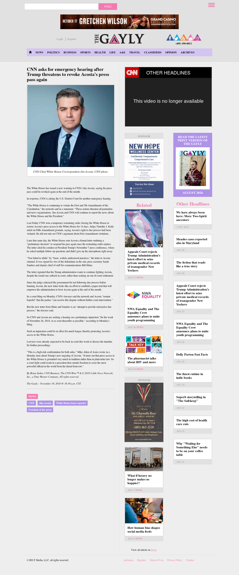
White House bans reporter (71, 403)
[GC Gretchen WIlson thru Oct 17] (119, 21)
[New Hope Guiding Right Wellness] (144, 168)
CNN (31, 403)
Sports (85, 52)
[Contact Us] (190, 37)
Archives (187, 52)
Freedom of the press (40, 409)
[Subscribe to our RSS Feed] (184, 37)
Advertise (128, 560)
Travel (134, 52)
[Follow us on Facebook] (170, 37)
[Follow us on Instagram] (197, 37)
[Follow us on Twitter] (177, 37)
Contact (190, 560)
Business (70, 52)
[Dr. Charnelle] (144, 412)
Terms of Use (156, 560)
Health (100, 52)
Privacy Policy (174, 560)
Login (60, 39)
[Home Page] (30, 52)
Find (108, 6)
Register (71, 39)
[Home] (119, 38)
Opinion (171, 52)
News (39, 52)
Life (112, 52)
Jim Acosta (45, 403)
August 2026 (193, 192)
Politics (53, 52)
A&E (122, 52)
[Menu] (211, 4)
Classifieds (152, 52)
